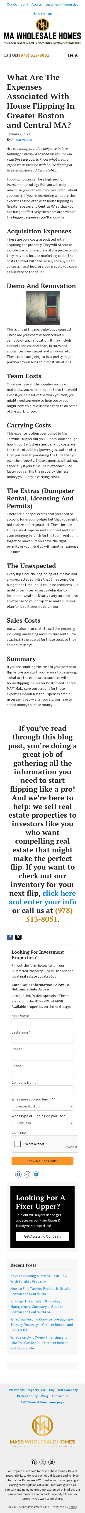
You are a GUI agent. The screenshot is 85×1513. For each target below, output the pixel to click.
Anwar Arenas (22, 139)
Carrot (73, 1507)
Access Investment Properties (55, 4)
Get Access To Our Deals (42, 1236)
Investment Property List (26, 1390)
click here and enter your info (43, 897)
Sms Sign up (42, 13)
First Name (21, 1015)
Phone (18, 1065)
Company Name (25, 1082)
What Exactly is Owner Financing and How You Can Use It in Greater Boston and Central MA (39, 1343)
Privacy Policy (27, 1396)
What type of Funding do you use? (39, 1116)
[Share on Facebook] (10, 937)
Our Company (17, 4)
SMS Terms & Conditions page (42, 1402)
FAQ (51, 1390)
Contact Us (60, 1396)
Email (17, 1049)
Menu (73, 55)
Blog (44, 1396)
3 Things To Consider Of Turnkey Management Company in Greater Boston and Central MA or (36, 1307)
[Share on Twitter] (18, 937)
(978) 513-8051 (34, 55)
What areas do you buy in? (33, 1099)
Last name (21, 1032)
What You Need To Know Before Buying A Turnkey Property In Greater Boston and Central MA (41, 1325)
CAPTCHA (19, 1132)
